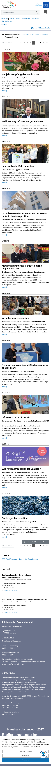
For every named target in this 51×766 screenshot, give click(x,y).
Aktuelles (45, 34)
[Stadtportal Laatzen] (9, 4)
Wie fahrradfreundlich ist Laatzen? (21, 469)
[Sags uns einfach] (38, 4)
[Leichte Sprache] (46, 5)
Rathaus (35, 34)
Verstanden (25, 760)
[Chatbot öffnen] (43, 754)
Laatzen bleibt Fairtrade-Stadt (18, 166)
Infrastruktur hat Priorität (16, 417)
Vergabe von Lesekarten (15, 318)
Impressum (25, 756)
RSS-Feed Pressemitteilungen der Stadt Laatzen (20, 559)
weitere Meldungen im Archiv (37, 542)
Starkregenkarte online (15, 518)
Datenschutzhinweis (25, 751)
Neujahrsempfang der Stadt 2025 (20, 74)
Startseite (26, 34)
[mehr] (4, 91)
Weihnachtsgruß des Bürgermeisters (22, 121)
